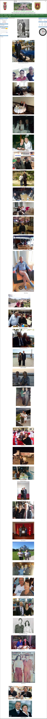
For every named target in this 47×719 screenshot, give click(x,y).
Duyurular (2, 16)
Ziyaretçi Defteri (32, 14)
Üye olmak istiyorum (4, 22)
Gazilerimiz (13, 14)
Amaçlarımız (9, 14)
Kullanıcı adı (1, 19)
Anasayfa (2, 14)
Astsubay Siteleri (42, 14)
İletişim (10, 16)
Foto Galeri (22, 14)
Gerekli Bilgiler (6, 16)
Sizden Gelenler (18, 14)
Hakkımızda (5, 14)
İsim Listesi (37, 14)
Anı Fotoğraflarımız (27, 14)
